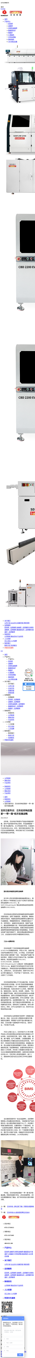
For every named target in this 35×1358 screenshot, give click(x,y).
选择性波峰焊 (12, 666)
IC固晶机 (11, 672)
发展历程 (11, 690)
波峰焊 (10, 663)
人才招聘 (11, 728)
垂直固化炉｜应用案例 (15, 706)
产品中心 (7, 21)
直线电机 (11, 677)
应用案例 (7, 625)
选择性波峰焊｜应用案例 (16, 704)
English (3, 9)
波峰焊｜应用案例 (14, 702)
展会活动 (11, 717)
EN (2, 651)
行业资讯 (11, 719)
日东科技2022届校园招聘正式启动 (18, 1212)
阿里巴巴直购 (8, 647)
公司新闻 (11, 715)
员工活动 (11, 726)
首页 (5, 19)
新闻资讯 (7, 634)
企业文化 (11, 688)
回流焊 (10, 661)
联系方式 (11, 735)
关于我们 (7, 621)
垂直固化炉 (12, 668)
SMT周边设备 (12, 679)
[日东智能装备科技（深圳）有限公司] (11, 15)
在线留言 (11, 737)
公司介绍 (11, 686)
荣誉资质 (11, 693)
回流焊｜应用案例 (14, 699)
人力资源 (7, 638)
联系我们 (7, 643)
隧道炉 (10, 670)
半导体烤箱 (12, 675)
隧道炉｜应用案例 (14, 708)
